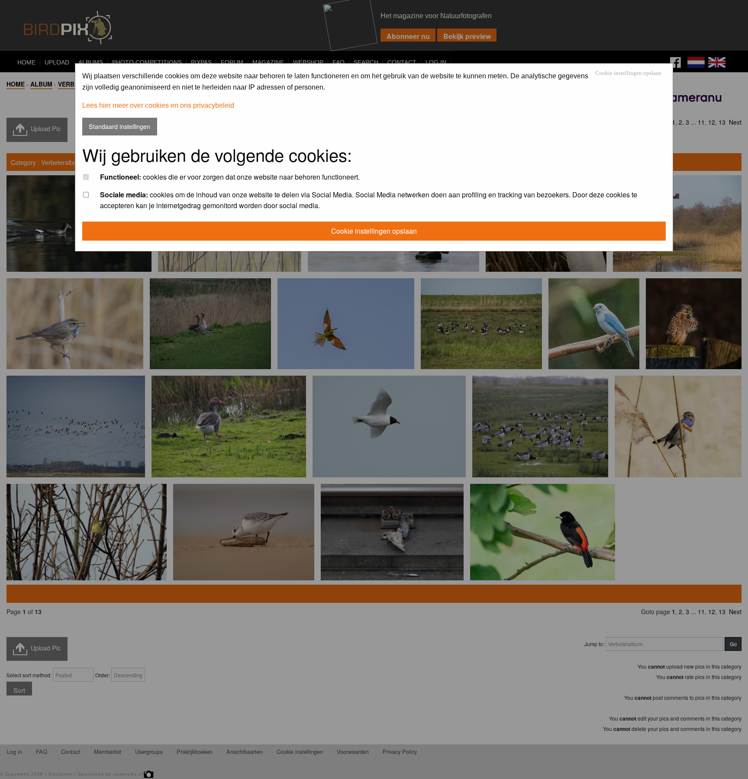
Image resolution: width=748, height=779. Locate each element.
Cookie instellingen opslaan (628, 73)
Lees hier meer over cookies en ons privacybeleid (158, 105)
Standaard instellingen (119, 126)
